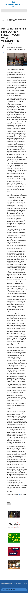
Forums (8, 18)
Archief (13, 18)
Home (3, 20)
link (20, 494)
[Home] (14, 4)
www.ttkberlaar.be (17, 583)
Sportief (19, 18)
